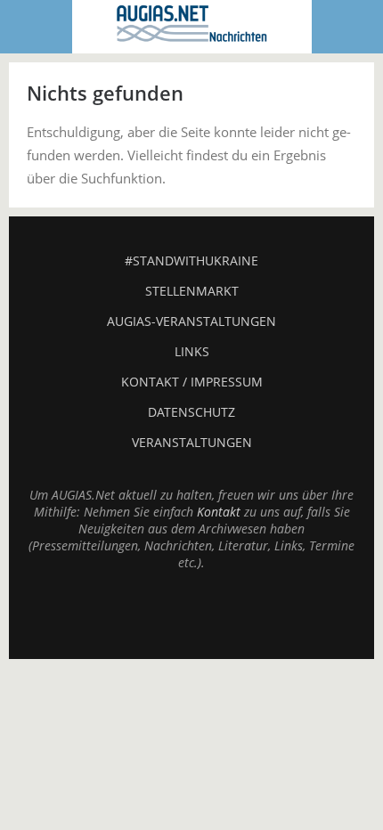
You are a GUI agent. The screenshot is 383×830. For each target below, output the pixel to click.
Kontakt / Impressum (192, 381)
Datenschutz (191, 411)
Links (192, 351)
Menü (36, 26)
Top (191, 614)
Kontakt (218, 511)
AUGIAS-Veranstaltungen (191, 321)
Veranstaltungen (192, 442)
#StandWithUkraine (191, 260)
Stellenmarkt (192, 290)
